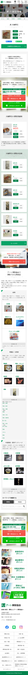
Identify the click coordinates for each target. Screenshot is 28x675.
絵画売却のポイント (21, 657)
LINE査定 (7, 645)
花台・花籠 (5, 409)
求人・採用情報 (21, 653)
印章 (3, 438)
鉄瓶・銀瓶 (5, 403)
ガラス (4, 432)
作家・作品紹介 (21, 649)
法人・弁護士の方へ (7, 665)
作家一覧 (21, 634)
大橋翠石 (21, 31)
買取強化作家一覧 (7, 649)
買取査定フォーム (21, 641)
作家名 (8, 502)
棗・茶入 (4, 420)
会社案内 (7, 653)
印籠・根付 (5, 406)
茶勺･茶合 (4, 426)
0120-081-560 (8, 617)
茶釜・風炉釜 (5, 417)
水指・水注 (5, 414)
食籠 (3, 429)
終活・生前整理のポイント (21, 661)
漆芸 (3, 435)
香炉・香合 (5, 423)
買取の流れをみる (14, 261)
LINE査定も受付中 (14, 106)
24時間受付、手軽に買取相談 (14, 95)
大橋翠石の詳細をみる (14, 46)
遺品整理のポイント (7, 657)
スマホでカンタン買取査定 (14, 102)
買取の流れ (7, 634)
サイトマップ (21, 669)
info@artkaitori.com (11, 620)
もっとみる (14, 243)
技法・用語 (7, 641)
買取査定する (14, 99)
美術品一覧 (7, 637)
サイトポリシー (7, 669)
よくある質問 (21, 637)
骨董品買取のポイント (7, 661)
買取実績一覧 (21, 645)
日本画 (20, 33)
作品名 (20, 502)
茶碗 (3, 412)
